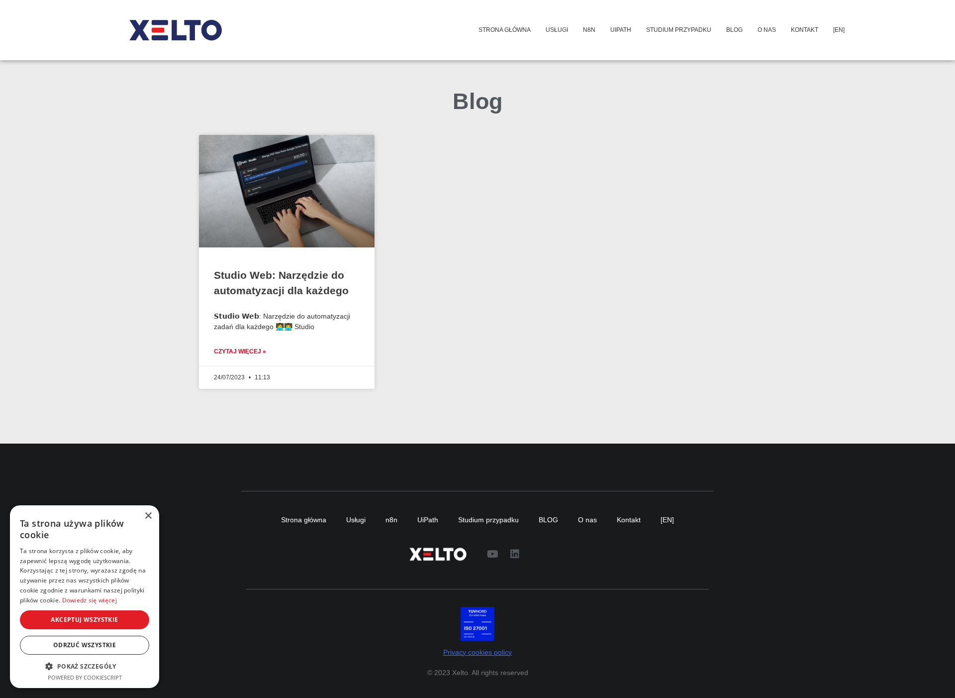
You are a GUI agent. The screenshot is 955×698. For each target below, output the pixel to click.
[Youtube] (492, 554)
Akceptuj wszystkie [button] (84, 619)
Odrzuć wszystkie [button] (84, 645)
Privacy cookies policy (477, 652)
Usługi (557, 29)
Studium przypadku (678, 29)
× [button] (148, 516)
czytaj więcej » (240, 351)
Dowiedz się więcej (89, 600)
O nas (767, 29)
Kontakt (804, 29)
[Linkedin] (515, 554)
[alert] (84, 596)
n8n (589, 29)
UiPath (620, 29)
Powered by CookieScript (85, 677)
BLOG (734, 29)
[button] (84, 666)
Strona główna (504, 29)
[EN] (839, 29)
